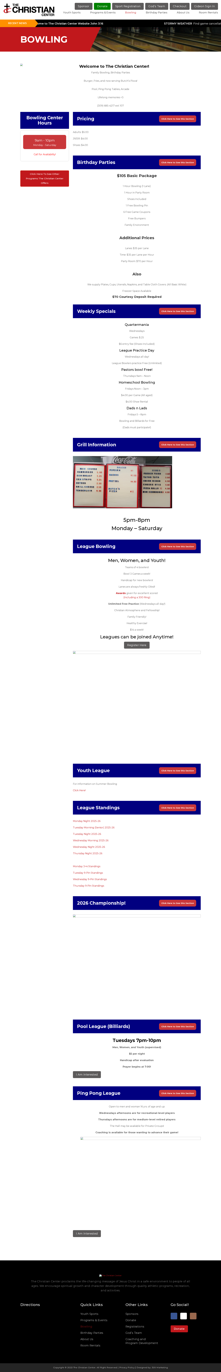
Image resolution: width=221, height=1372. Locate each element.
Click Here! (79, 790)
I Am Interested (87, 1074)
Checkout (179, 6)
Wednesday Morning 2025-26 (90, 840)
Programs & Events (103, 12)
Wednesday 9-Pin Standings (90, 879)
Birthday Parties (156, 12)
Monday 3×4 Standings (86, 866)
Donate (102, 6)
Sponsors (132, 1314)
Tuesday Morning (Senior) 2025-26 (93, 827)
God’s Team (134, 1333)
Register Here (136, 645)
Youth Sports (72, 12)
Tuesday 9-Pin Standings (88, 872)
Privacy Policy (126, 1367)
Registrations (135, 1326)
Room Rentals (208, 12)
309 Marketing (160, 1367)
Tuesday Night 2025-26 (87, 834)
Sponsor (83, 6)
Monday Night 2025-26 (86, 821)
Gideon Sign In (204, 6)
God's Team (156, 6)
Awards (121, 593)
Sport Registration (128, 6)
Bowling (130, 12)
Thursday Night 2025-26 (87, 853)
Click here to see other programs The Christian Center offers (45, 178)
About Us (183, 12)
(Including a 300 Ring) (136, 597)
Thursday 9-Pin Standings (88, 885)
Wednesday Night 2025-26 (89, 847)
